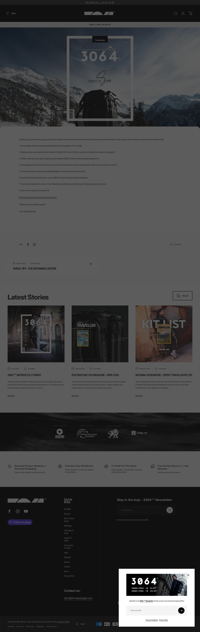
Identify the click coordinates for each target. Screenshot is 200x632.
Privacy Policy (163, 620)
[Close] (188, 575)
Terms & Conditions (152, 620)
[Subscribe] (181, 610)
